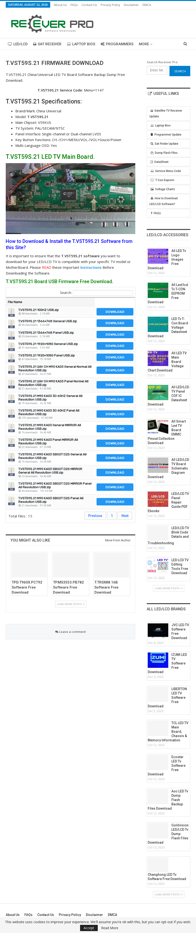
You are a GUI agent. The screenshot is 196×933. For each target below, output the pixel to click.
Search (180, 71)
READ (46, 267)
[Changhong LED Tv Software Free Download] (158, 865)
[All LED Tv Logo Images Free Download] (158, 256)
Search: (66, 292)
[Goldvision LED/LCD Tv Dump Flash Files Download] (158, 830)
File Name (15, 302)
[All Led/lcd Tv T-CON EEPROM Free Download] (158, 290)
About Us (60, 5)
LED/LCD (20, 44)
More (144, 44)
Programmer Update (167, 134)
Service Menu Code (168, 171)
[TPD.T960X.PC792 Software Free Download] (29, 565)
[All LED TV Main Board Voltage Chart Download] (158, 358)
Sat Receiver (49, 44)
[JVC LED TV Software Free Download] (158, 630)
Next (124, 516)
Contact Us (89, 5)
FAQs (74, 5)
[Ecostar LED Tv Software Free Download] (158, 762)
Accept (89, 928)
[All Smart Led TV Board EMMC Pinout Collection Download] (158, 427)
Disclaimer (131, 5)
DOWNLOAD (115, 312)
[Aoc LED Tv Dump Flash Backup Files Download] (158, 796)
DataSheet (161, 162)
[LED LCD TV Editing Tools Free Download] (158, 565)
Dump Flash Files (166, 153)
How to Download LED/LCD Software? (163, 201)
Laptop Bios (83, 44)
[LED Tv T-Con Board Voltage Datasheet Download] (158, 324)
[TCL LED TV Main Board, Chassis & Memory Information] (158, 728)
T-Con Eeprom (164, 180)
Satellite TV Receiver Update (165, 113)
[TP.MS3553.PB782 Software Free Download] (70, 565)
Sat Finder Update (166, 143)
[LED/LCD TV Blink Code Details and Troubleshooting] (158, 533)
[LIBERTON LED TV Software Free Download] (158, 694)
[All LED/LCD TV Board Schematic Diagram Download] (158, 465)
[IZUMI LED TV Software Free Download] (158, 660)
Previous (95, 516)
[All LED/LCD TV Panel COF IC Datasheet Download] (158, 392)
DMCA (146, 5)
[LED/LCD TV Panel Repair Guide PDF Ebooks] (158, 499)
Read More (109, 928)
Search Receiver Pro (162, 62)
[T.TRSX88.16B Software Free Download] (112, 565)
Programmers (119, 44)
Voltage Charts (165, 189)
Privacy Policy (110, 5)
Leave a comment (72, 632)
